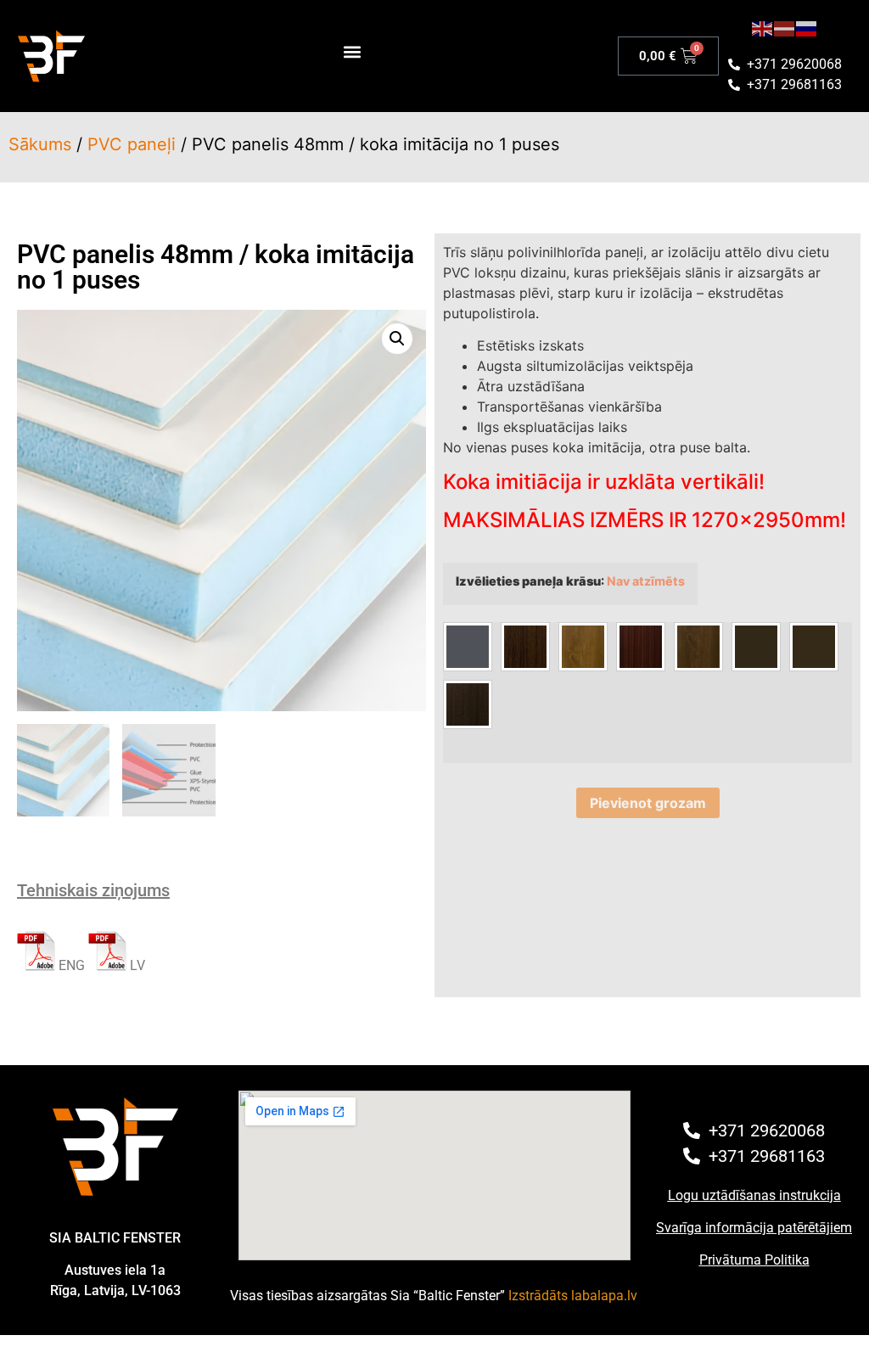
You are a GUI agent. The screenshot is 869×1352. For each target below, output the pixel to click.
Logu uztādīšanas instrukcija (754, 1195)
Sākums (39, 144)
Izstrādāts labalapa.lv (572, 1295)
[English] (763, 27)
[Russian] (807, 27)
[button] (352, 52)
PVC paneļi (131, 144)
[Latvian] (785, 27)
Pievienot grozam (648, 802)
